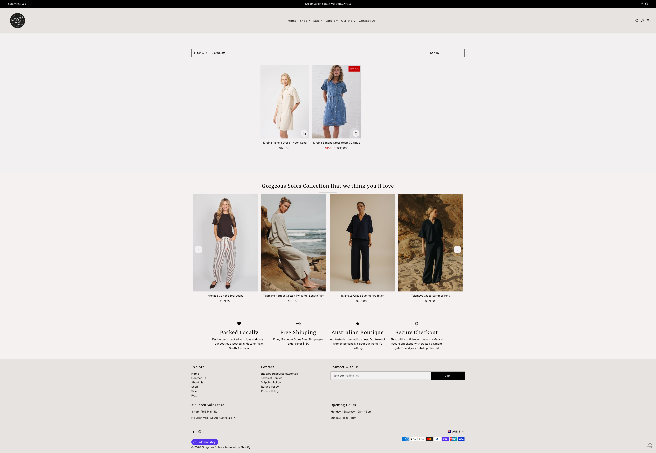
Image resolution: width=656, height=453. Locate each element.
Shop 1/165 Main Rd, (205, 411)
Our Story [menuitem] (348, 20)
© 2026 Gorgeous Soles (206, 447)
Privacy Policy (270, 391)
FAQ (194, 395)
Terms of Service (272, 378)
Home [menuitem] (292, 20)
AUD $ (456, 431)
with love (245, 339)
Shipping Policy (271, 382)
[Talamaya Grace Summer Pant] (430, 242)
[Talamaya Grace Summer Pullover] (362, 242)
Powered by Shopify (237, 447)
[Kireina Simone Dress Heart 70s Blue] (336, 102)
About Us (197, 382)
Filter (197, 52)
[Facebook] (642, 4)
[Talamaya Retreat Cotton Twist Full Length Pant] (293, 242)
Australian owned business (351, 339)
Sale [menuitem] (316, 20)
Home (195, 373)
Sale (194, 391)
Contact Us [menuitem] (367, 20)
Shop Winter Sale (17, 4)
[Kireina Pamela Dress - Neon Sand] (284, 102)
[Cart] (648, 20)
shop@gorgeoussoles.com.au (279, 373)
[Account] (642, 20)
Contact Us (198, 378)
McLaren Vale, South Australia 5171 (213, 417)
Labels (330, 20)
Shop (303, 20)
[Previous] (174, 4)
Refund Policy (270, 386)
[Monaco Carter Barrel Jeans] (225, 242)
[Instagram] (646, 4)
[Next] (482, 4)
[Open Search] (637, 20)
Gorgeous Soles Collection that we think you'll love (328, 186)
